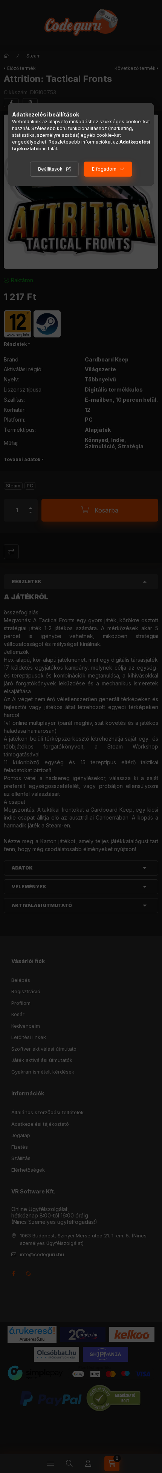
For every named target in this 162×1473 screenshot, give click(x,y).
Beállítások (50, 169)
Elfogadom (104, 169)
